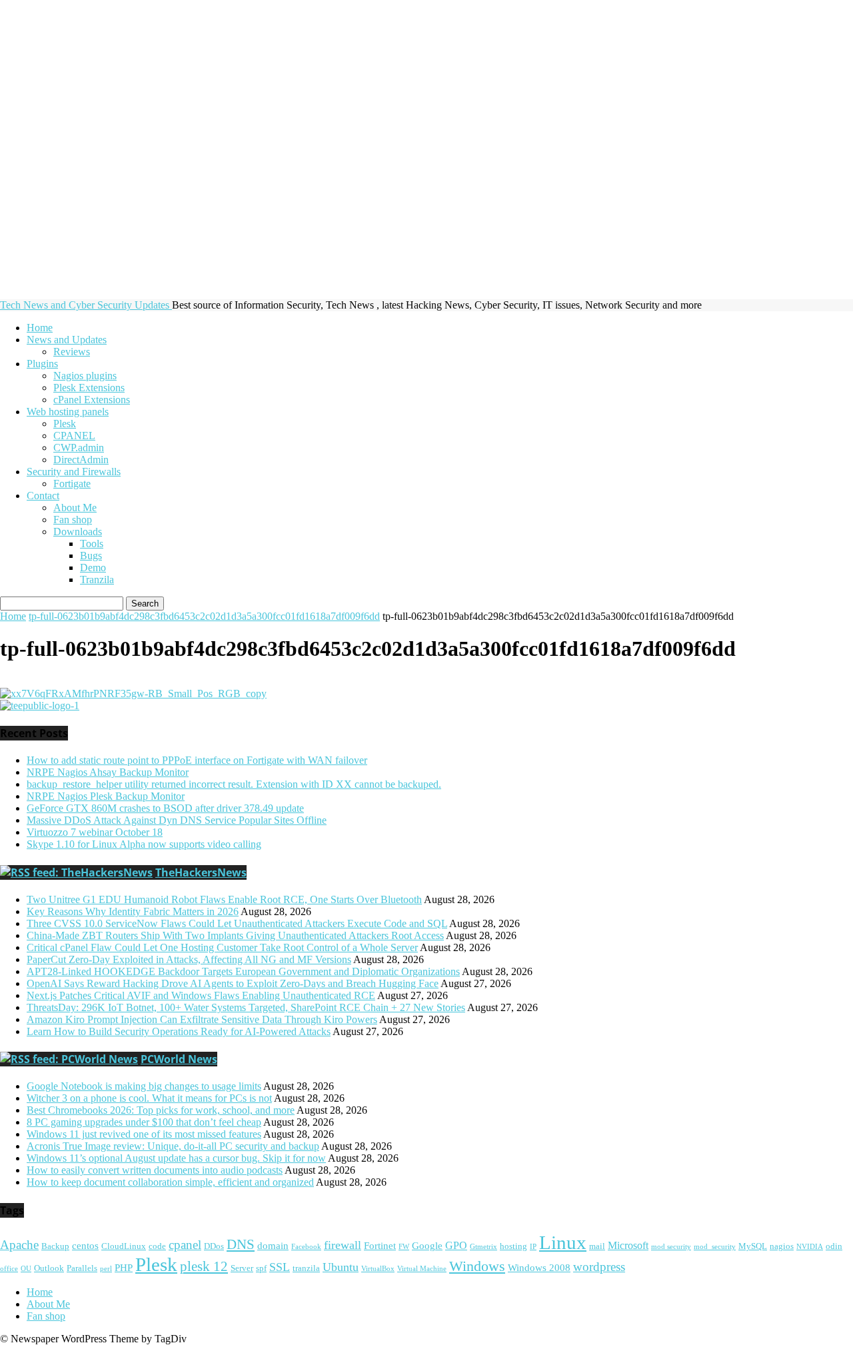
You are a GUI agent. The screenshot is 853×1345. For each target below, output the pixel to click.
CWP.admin (78, 447)
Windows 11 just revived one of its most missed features (144, 1134)
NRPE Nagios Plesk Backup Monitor (106, 796)
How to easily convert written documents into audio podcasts (155, 1170)
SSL (279, 1267)
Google (427, 1245)
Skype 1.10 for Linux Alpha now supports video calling (144, 844)
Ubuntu (341, 1267)
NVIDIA (809, 1246)
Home (40, 327)
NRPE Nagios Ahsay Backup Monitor (108, 772)
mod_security (715, 1246)
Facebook (306, 1246)
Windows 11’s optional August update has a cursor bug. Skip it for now (176, 1158)
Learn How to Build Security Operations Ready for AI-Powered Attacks (179, 1031)
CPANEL (74, 435)
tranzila (306, 1268)
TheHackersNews (201, 872)
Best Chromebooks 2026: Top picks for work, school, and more (161, 1110)
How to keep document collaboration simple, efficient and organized (170, 1182)
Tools (91, 543)
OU (26, 1268)
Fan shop (72, 519)
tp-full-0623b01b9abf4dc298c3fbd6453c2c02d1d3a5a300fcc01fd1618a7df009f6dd (204, 616)
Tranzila (97, 579)
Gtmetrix (483, 1246)
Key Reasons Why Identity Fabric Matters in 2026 (133, 911)
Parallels (82, 1268)
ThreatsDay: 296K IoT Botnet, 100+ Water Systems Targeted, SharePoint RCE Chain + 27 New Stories (246, 1007)
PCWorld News (179, 1059)
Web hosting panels (68, 411)
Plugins (42, 363)
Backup (55, 1246)
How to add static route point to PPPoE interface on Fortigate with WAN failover (197, 760)
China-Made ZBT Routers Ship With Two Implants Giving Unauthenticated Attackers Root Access (235, 935)
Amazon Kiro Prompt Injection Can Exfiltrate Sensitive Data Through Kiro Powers (202, 1019)
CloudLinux (123, 1246)
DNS (241, 1244)
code (157, 1246)
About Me (75, 507)
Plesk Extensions (89, 387)
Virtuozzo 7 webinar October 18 (95, 832)
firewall (342, 1245)
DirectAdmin (81, 459)
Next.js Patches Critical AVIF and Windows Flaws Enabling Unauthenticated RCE (201, 995)
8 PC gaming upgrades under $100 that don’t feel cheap (144, 1122)
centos (85, 1245)
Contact (43, 495)
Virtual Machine (421, 1268)
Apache (19, 1245)
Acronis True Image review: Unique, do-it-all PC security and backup (173, 1146)
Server (242, 1268)
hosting (513, 1246)
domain (273, 1245)
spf (261, 1268)
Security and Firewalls (74, 471)
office (9, 1268)
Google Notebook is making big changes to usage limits (144, 1086)
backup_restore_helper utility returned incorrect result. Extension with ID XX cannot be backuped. (234, 784)
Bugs (91, 555)
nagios (782, 1246)
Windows (477, 1266)
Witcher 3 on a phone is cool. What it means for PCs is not (149, 1098)
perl (106, 1268)
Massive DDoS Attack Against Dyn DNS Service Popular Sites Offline (177, 820)
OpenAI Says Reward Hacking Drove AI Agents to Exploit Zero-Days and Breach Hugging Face (232, 983)
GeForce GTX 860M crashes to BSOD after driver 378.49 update (165, 808)
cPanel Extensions (91, 399)
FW (404, 1246)
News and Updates (67, 339)
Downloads (77, 531)
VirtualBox (378, 1268)
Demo (93, 567)
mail (597, 1246)
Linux (562, 1242)
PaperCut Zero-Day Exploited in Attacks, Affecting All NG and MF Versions (189, 959)
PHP (124, 1267)
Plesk (64, 423)
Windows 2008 (539, 1267)
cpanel (185, 1245)
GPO (456, 1246)
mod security (671, 1246)
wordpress (599, 1267)
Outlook (49, 1268)
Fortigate (72, 483)
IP (533, 1246)
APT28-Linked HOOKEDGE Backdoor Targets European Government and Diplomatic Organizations (243, 971)
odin (834, 1246)
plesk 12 (204, 1266)
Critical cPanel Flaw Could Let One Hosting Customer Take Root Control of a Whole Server (222, 947)
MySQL (752, 1246)
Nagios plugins (85, 375)
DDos (214, 1246)
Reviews (71, 351)
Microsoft (628, 1246)
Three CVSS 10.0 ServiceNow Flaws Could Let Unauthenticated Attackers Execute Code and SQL (237, 923)
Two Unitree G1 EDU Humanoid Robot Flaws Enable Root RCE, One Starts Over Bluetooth (224, 899)
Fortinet (380, 1245)
